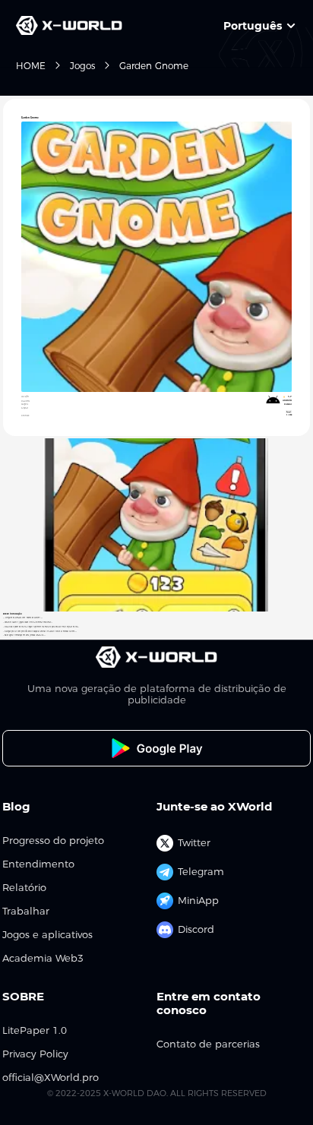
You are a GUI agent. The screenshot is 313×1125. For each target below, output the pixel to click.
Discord (196, 929)
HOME (31, 65)
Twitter (194, 842)
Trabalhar (25, 911)
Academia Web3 (43, 958)
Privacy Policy (35, 1054)
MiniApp (198, 900)
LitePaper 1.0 (34, 1030)
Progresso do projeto (53, 840)
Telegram (201, 871)
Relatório (24, 887)
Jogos (82, 65)
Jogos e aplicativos (47, 934)
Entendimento (38, 864)
